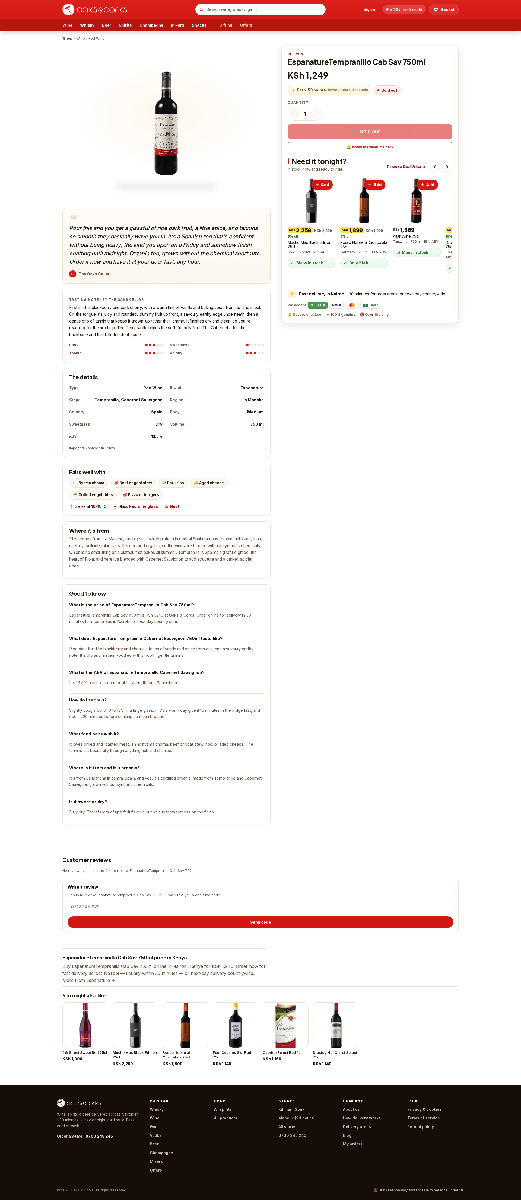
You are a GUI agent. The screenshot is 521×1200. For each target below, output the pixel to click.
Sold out (370, 131)
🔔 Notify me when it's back (370, 147)
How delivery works (362, 1118)
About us (351, 1109)
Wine (67, 25)
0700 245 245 (99, 1136)
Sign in (369, 9)
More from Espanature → (88, 980)
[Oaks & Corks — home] (126, 9)
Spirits (125, 25)
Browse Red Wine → (406, 167)
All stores (287, 1126)
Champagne (151, 25)
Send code (260, 922)
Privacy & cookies (424, 1109)
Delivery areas (357, 1126)
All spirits (223, 1109)
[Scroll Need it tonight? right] (447, 167)
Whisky (87, 25)
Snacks (199, 25)
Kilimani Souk (291, 1109)
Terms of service (423, 1118)
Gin (153, 1126)
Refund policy (420, 1126)
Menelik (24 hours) (296, 1118)
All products (225, 1118)
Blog (347, 1135)
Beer (106, 25)
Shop (67, 38)
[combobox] (260, 9)
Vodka (156, 1135)
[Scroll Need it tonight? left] (435, 167)
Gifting (225, 25)
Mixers (177, 25)
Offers (246, 25)
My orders (353, 1144)
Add (325, 184)
